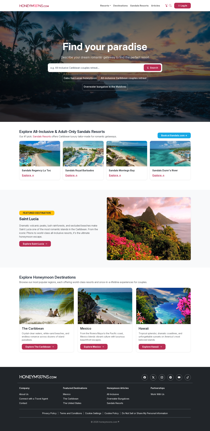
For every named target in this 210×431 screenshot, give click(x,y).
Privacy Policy (49, 413)
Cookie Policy (112, 413)
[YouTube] (179, 377)
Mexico (67, 394)
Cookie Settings (93, 413)
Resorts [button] (104, 5)
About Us (23, 394)
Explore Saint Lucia (33, 243)
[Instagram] (162, 377)
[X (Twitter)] (153, 377)
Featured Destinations (75, 388)
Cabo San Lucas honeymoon (80, 78)
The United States (72, 403)
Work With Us (157, 394)
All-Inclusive (113, 394)
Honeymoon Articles (118, 388)
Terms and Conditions (71, 413)
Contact (23, 403)
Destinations (120, 5)
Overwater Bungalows (118, 398)
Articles (155, 5)
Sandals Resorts (139, 5)
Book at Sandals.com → (174, 135)
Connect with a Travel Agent (33, 398)
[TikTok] (188, 377)
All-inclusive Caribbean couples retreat (124, 78)
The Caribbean (70, 398)
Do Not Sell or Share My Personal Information (145, 413)
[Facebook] (145, 377)
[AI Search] (168, 5)
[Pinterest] (170, 377)
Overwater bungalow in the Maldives (105, 86)
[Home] (37, 377)
